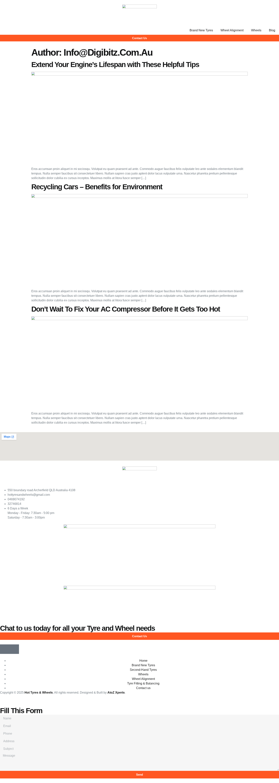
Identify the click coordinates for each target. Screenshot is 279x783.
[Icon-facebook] (4, 649)
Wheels (256, 30)
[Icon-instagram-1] (14, 649)
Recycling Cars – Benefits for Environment (96, 187)
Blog (272, 30)
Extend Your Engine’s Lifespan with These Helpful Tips (115, 65)
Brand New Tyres (201, 30)
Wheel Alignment (232, 30)
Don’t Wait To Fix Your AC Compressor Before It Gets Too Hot (125, 309)
